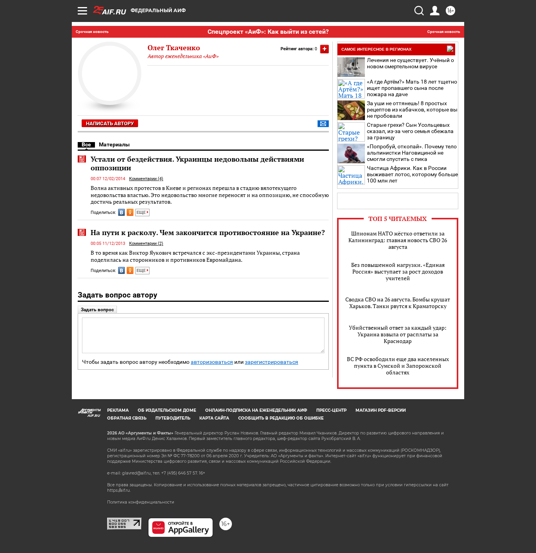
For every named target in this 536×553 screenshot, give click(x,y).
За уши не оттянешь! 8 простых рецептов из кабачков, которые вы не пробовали (412, 109)
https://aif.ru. (119, 490)
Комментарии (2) (146, 243)
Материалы (114, 144)
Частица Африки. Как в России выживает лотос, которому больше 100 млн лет (412, 174)
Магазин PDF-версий (381, 410)
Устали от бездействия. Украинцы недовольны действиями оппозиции (197, 163)
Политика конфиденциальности (140, 502)
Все (86, 144)
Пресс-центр (331, 410)
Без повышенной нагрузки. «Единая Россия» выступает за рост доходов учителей (398, 271)
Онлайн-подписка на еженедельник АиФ (256, 410)
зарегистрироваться (271, 362)
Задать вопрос (97, 309)
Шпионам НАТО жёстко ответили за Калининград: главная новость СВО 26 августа (397, 240)
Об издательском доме (167, 410)
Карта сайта (214, 418)
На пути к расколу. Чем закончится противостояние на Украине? (208, 232)
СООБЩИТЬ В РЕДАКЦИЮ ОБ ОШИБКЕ (281, 418)
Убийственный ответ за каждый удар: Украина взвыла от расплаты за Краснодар (398, 334)
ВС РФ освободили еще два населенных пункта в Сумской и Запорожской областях (398, 366)
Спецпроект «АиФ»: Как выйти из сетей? (268, 31)
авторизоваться (212, 362)
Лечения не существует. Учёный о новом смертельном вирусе (410, 63)
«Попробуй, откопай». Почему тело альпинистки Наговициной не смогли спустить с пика (412, 152)
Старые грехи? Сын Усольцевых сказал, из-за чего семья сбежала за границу (410, 131)
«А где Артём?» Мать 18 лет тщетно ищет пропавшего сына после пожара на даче (412, 87)
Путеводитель (172, 418)
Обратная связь (126, 418)
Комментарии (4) (146, 178)
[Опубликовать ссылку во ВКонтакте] (121, 212)
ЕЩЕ (142, 212)
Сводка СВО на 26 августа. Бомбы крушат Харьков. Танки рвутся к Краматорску (397, 302)
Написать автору (110, 123)
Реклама (118, 410)
